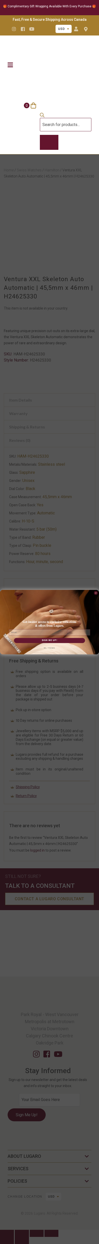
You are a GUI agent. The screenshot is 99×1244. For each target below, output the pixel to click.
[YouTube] (31, 28)
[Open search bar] (42, 116)
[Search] (49, 142)
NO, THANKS (49, 648)
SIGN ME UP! (49, 640)
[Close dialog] (96, 593)
